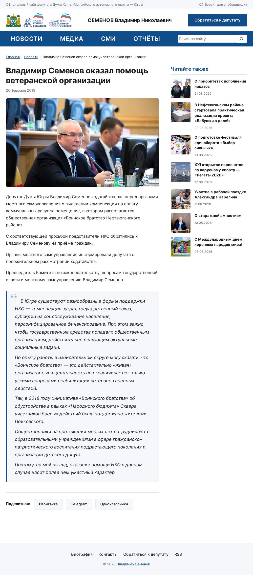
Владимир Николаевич (130, 20)
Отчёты (146, 38)
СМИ (108, 38)
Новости (26, 38)
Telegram (79, 504)
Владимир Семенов (133, 564)
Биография (82, 554)
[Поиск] (241, 39)
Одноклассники (114, 504)
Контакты (108, 554)
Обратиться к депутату (217, 20)
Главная (13, 57)
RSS (178, 554)
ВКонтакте (48, 504)
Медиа (71, 38)
